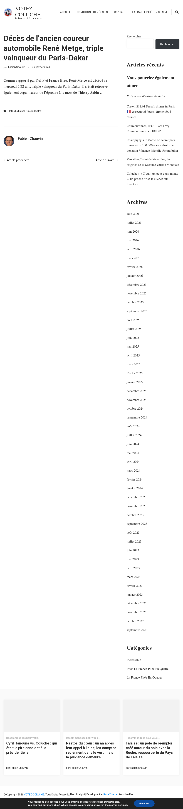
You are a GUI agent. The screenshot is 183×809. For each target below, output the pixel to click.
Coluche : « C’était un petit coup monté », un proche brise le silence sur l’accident (152, 178)
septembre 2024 (137, 417)
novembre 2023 (137, 506)
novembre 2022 (137, 612)
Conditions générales (92, 12)
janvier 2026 (135, 275)
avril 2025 (133, 355)
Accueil (65, 12)
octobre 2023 (135, 515)
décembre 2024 (137, 391)
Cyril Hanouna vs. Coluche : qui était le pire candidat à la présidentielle (31, 748)
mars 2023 (133, 576)
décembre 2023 (137, 497)
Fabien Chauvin (16, 67)
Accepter (144, 803)
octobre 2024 (135, 408)
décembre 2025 (137, 284)
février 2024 (135, 479)
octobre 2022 (135, 621)
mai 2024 (133, 453)
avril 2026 (133, 249)
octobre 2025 (135, 302)
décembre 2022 (137, 603)
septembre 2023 (137, 523)
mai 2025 (133, 346)
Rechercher (134, 36)
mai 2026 (133, 240)
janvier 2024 (135, 488)
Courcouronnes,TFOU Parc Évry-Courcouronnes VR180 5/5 (148, 128)
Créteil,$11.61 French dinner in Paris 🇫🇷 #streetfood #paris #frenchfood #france (151, 111)
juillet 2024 (134, 435)
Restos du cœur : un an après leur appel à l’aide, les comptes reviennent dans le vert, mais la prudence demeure (91, 750)
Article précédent (18, 160)
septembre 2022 (137, 630)
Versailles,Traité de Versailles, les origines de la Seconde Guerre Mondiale (153, 162)
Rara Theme (110, 794)
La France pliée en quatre (150, 12)
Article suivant (105, 160)
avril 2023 (133, 568)
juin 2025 (133, 337)
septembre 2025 (137, 311)
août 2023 (133, 532)
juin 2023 (133, 550)
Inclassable (134, 660)
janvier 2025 (135, 382)
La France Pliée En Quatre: (144, 677)
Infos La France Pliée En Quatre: (25, 111)
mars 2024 (133, 470)
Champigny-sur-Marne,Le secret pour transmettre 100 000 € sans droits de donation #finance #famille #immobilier (152, 145)
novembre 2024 (137, 399)
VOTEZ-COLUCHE (27, 11)
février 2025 (135, 373)
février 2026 (135, 266)
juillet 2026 (134, 222)
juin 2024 (133, 444)
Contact (120, 12)
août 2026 (133, 213)
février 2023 (135, 585)
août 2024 (133, 426)
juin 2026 (133, 231)
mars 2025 (133, 364)
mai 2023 (133, 559)
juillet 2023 (134, 541)
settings (122, 805)
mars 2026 (133, 258)
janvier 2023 (135, 594)
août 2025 (133, 320)
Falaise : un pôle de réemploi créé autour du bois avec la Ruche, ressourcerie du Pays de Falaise (149, 750)
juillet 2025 (134, 329)
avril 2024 (133, 461)
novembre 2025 (137, 293)
